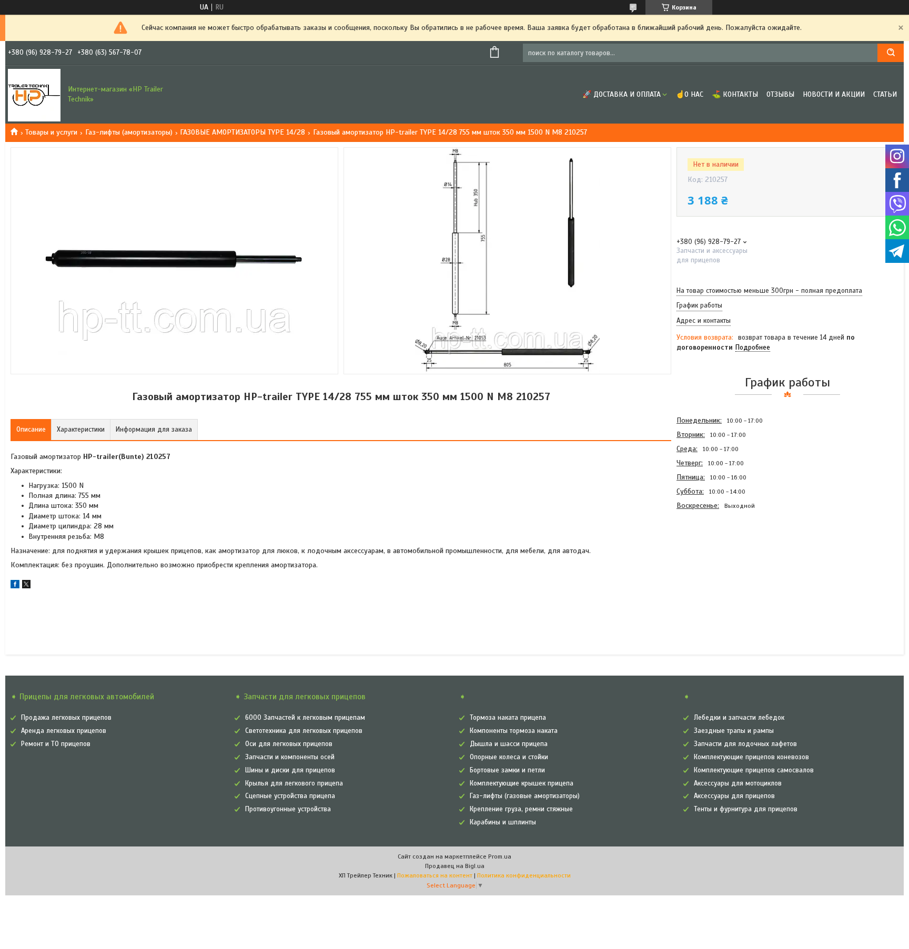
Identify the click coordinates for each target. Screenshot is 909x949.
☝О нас (689, 94)
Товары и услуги (51, 132)
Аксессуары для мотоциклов (738, 783)
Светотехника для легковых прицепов (303, 731)
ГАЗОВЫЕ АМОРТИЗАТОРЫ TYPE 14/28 (242, 132)
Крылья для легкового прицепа (294, 783)
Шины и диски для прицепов (290, 770)
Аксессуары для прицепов (734, 796)
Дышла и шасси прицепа (509, 744)
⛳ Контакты (735, 94)
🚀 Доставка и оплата (621, 94)
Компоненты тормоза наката (514, 731)
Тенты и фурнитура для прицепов (745, 809)
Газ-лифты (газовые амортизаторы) (525, 796)
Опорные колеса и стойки (509, 757)
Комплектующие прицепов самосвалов (754, 770)
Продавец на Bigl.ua (454, 866)
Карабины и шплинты (503, 822)
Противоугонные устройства (288, 809)
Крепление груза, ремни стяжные (521, 809)
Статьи (885, 94)
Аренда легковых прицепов (63, 731)
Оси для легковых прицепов (288, 744)
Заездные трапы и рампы (734, 731)
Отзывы (780, 94)
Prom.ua (499, 856)
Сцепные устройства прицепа (290, 796)
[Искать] (890, 53)
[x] (26, 585)
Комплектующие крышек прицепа (521, 783)
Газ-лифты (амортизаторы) (129, 132)
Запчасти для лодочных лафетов (745, 744)
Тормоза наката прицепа (508, 717)
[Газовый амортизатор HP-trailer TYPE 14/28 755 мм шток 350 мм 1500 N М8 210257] (714, 569)
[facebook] (15, 585)
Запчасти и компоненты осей (290, 757)
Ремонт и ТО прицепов (55, 744)
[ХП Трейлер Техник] (34, 94)
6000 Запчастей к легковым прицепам (305, 717)
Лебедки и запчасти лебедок (739, 717)
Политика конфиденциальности (524, 875)
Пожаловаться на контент (434, 875)
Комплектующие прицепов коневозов (751, 757)
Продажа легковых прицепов (66, 717)
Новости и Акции (834, 94)
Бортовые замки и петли (507, 770)
